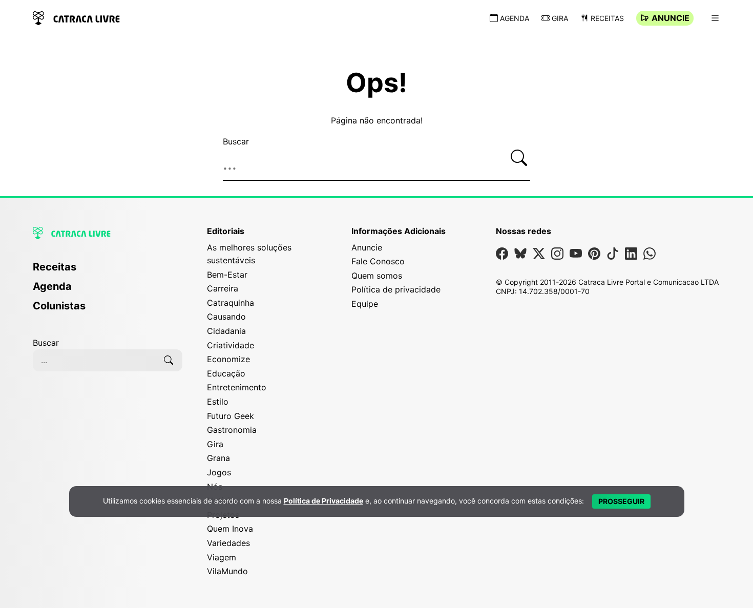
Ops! (376, 83)
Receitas (607, 18)
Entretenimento (236, 387)
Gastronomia (232, 430)
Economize (228, 359)
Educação (226, 373)
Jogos (219, 472)
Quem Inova (230, 528)
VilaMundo (227, 571)
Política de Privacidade (323, 501)
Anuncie (670, 18)
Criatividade (230, 345)
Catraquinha (230, 303)
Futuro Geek (230, 416)
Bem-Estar (227, 274)
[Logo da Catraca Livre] (76, 17)
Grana (218, 458)
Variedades (228, 543)
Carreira (222, 288)
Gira (560, 18)
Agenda (514, 18)
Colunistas (59, 306)
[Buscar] (519, 157)
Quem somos (376, 275)
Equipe (364, 304)
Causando (226, 316)
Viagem (221, 557)
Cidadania (226, 331)
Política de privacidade (396, 289)
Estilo (217, 401)
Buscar (236, 141)
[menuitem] (107, 271)
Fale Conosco (378, 261)
